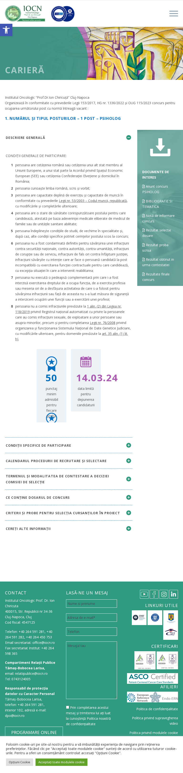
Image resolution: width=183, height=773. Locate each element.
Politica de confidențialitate (157, 709)
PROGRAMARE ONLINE (34, 732)
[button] (6, 30)
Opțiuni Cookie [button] (19, 762)
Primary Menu (173, 13)
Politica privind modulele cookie (153, 732)
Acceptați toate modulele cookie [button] (61, 762)
